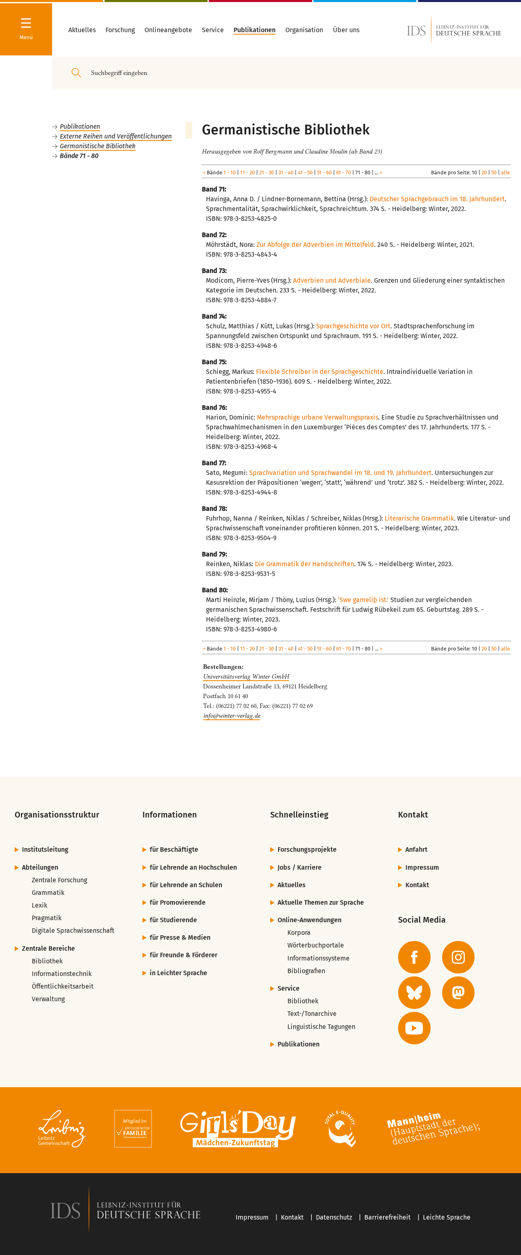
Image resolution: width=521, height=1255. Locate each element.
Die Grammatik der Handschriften (304, 564)
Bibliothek (47, 961)
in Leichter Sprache (178, 973)
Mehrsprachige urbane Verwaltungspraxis (317, 417)
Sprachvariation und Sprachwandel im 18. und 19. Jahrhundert (340, 473)
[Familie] (133, 1130)
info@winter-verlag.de (231, 715)
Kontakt (417, 885)
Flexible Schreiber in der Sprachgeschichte (319, 372)
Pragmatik (46, 918)
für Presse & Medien (180, 937)
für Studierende (173, 920)
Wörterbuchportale (315, 945)
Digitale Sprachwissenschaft (73, 930)
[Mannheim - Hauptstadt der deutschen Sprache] (433, 1130)
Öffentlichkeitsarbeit (63, 986)
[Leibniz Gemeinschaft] (62, 1130)
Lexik (39, 905)
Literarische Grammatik (419, 518)
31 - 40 (285, 172)
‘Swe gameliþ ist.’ (363, 600)
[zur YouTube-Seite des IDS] (414, 1028)
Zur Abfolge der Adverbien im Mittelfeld (315, 244)
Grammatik (48, 893)
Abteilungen (40, 867)
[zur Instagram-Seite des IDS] (458, 957)
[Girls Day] (238, 1130)
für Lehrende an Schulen (186, 885)
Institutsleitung (45, 849)
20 (484, 172)
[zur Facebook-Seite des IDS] (414, 957)
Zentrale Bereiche (48, 948)
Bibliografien (306, 971)
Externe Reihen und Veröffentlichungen (116, 136)
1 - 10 (229, 172)
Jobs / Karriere (300, 867)
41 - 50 (305, 172)
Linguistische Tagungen (321, 1027)
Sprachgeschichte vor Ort (353, 326)
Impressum (422, 867)
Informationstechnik (62, 974)
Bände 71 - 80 (79, 156)
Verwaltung (48, 999)
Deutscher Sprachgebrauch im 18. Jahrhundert (437, 199)
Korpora (299, 932)
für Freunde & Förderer (183, 955)
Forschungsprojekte (307, 849)
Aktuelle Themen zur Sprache (321, 902)
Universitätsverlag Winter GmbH (246, 676)
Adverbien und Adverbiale (332, 280)
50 (494, 172)
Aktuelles (292, 885)
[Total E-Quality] (340, 1130)
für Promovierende (178, 902)
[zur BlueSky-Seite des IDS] (414, 992)
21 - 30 (266, 172)
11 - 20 (247, 172)
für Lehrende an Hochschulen (193, 867)
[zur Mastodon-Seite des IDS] (458, 992)
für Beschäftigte (174, 849)
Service (289, 988)
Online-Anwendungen (309, 920)
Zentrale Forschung (59, 880)
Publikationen (80, 126)
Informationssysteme (318, 958)
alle (505, 172)
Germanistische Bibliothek (98, 146)
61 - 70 (343, 172)
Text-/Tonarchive (312, 1014)
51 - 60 (324, 172)
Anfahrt (416, 849)
